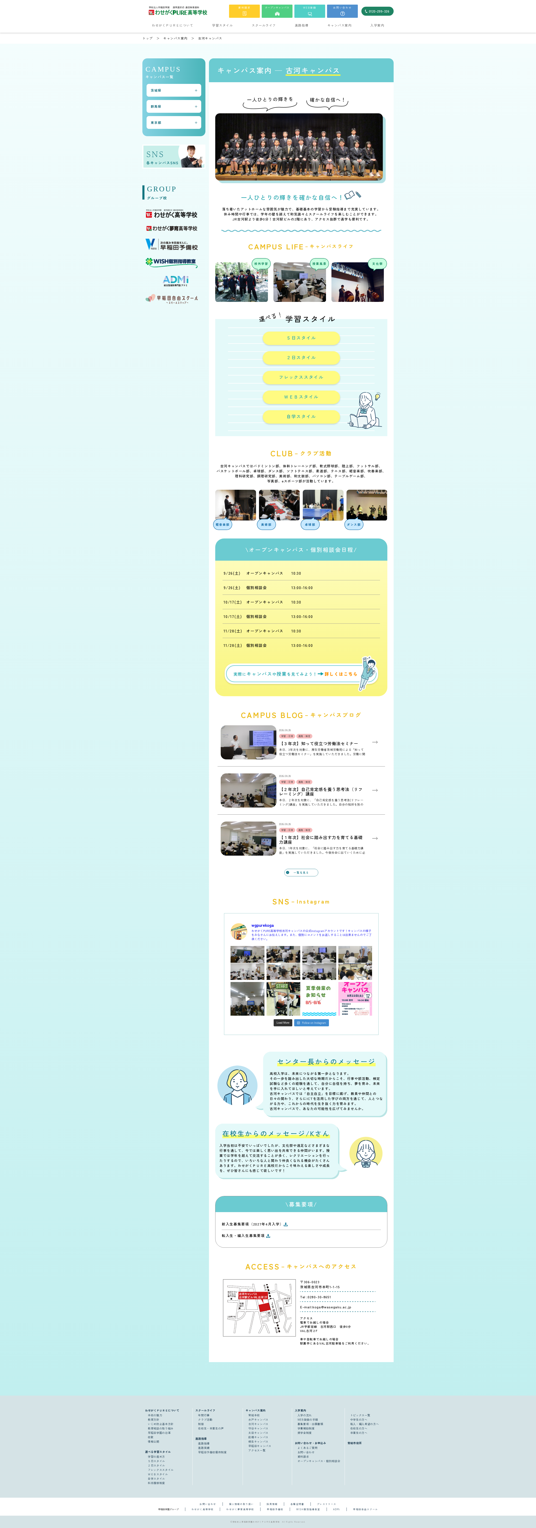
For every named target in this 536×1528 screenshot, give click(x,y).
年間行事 (204, 1415)
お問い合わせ (342, 7)
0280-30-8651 (319, 1296)
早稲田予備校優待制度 (212, 1452)
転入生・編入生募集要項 (244, 1235)
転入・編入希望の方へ (364, 1424)
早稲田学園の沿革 (159, 1433)
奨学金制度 (305, 1433)
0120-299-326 (379, 11)
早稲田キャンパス (259, 1446)
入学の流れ (305, 1415)
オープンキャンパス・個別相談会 (319, 1461)
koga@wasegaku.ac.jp (332, 1306)
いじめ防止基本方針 (161, 1424)
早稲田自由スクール (365, 1509)
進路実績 (204, 1448)
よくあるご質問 (308, 1448)
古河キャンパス (258, 1424)
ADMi (336, 1509)
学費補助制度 (306, 1428)
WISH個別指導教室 (308, 1509)
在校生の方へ (358, 1428)
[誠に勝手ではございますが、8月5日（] (319, 999)
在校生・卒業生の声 (211, 1428)
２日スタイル (301, 357)
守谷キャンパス (258, 1428)
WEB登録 (309, 7)
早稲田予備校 (275, 1509)
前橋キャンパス (258, 1437)
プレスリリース (326, 1504)
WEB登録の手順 (308, 1420)
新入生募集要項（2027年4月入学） (253, 1224)
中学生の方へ (358, 1420)
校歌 (150, 1437)
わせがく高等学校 (203, 1509)
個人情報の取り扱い (241, 1504)
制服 (201, 1424)
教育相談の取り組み (161, 1428)
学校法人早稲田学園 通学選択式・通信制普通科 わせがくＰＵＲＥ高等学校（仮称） (187, 10)
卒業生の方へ (358, 1433)
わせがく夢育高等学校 (240, 1509)
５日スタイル (301, 338)
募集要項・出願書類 (310, 1424)
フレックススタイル (301, 377)
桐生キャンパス (258, 1441)
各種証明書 (297, 1504)
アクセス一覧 (256, 1450)
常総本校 (254, 1415)
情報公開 (153, 1441)
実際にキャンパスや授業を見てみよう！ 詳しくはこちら (301, 674)
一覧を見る (301, 872)
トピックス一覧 (360, 1415)
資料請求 (244, 7)
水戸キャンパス (258, 1420)
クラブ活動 (205, 1420)
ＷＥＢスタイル (301, 397)
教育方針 (153, 1420)
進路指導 (204, 1443)
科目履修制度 (156, 1483)
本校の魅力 (155, 1415)
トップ (147, 38)
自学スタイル (301, 416)
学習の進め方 (156, 1457)
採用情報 (272, 1504)
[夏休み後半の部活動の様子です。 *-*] (283, 999)
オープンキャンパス (277, 7)
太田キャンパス (258, 1433)
